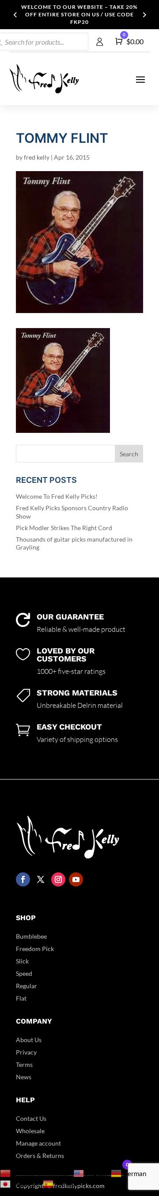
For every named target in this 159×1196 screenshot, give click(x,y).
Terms (24, 1064)
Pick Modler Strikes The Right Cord (64, 527)
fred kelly (36, 157)
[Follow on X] (41, 879)
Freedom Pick (35, 948)
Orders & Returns (40, 1155)
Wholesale (30, 1131)
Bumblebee (31, 936)
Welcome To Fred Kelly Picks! (57, 496)
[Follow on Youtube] (76, 879)
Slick (22, 961)
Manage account (38, 1143)
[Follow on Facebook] (23, 879)
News (23, 1077)
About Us (29, 1039)
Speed (24, 973)
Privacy (26, 1052)
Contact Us (31, 1118)
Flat (21, 998)
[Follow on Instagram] (58, 879)
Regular (26, 986)
